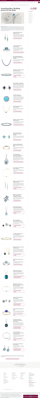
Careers (4, 375)
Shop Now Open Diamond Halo (18, 161)
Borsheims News (30, 13)
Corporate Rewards (5, 376)
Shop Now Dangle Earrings (17, 38)
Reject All (31, 395)
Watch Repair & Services (6, 381)
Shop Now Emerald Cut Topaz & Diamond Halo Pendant (18, 277)
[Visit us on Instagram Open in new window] (20, 366)
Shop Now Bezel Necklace (17, 111)
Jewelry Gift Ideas (30, 19)
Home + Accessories (24, 2)
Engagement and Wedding (31, 17)
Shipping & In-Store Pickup (14, 375)
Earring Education (30, 16)
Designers (28, 2)
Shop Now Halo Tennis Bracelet (18, 124)
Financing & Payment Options (15, 377)
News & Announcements (31, 386)
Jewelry (12, 2)
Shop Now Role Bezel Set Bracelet (17, 291)
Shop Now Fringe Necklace (17, 62)
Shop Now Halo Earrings (17, 89)
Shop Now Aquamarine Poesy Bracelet (18, 339)
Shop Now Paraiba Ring (17, 101)
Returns (13, 376)
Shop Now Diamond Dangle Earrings (18, 188)
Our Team (4, 378)
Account (35, 0)
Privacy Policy (11, 389)
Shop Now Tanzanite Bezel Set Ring (18, 314)
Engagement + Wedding (16, 2)
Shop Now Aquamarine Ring (18, 264)
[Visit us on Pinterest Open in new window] (23, 366)
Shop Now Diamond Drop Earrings (17, 255)
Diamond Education (30, 15)
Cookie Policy (7, 397)
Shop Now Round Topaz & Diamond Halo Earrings (17, 349)
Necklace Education (30, 21)
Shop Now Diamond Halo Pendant (17, 212)
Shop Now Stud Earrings (17, 139)
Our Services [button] (31, 2)
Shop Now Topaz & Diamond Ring (18, 52)
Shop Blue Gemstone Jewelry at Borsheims (12, 358)
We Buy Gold (5, 383)
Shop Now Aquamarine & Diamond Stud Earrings (17, 304)
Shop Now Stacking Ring (17, 150)
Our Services (5, 379)
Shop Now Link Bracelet (17, 239)
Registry (21, 376)
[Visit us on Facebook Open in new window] (17, 366)
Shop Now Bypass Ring (17, 200)
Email (31, 385)
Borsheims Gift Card (22, 375)
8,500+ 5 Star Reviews (6, 377)
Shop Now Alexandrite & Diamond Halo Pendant (17, 327)
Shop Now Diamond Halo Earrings (17, 226)
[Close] (39, 395)
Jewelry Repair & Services (6, 380)
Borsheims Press (31, 384)
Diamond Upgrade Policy (6, 382)
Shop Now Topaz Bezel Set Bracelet (17, 76)
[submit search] (39, 2)
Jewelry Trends (30, 20)
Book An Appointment (4, 0)
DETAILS (26, 0)
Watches (20, 2)
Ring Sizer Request (14, 378)
